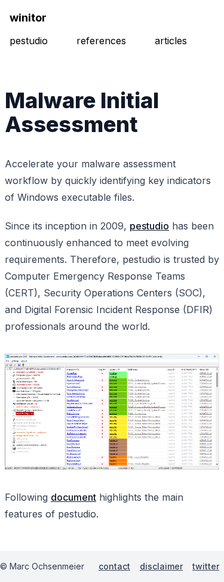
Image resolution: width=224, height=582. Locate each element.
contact (114, 566)
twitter (205, 566)
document (73, 497)
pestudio (29, 41)
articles (171, 41)
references (101, 41)
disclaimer (161, 566)
